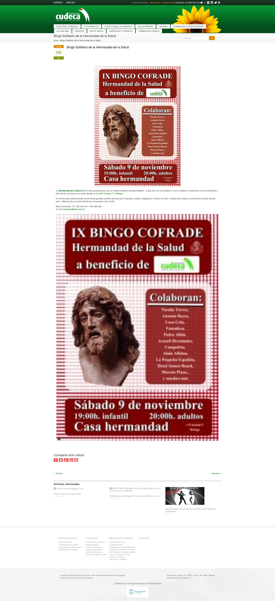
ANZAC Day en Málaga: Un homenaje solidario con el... (135, 496)
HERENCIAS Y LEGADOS (121, 31)
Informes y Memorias (94, 552)
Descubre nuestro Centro (96, 554)
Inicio (56, 40)
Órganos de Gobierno (94, 549)
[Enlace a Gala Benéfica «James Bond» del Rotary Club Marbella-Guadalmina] (192, 496)
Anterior (58, 473)
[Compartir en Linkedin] (71, 460)
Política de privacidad (68, 578)
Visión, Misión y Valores (95, 542)
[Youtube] (212, 2)
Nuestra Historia (92, 544)
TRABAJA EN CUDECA (148, 31)
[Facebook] (208, 2)
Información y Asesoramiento (70, 547)
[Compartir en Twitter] (61, 460)
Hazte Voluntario (116, 544)
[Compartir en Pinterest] (76, 460)
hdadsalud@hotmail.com (74, 209)
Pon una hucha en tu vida (120, 554)
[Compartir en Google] (66, 460)
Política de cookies (85, 578)
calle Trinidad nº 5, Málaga (111, 193)
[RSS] (219, 2)
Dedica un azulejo (117, 557)
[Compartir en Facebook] (55, 460)
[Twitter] (215, 2)
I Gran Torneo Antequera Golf (67, 494)
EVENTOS (79, 31)
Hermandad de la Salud (70, 190)
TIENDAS (163, 26)
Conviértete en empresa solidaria (123, 552)
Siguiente (216, 473)
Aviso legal (120, 575)
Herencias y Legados (118, 559)
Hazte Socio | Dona (117, 542)
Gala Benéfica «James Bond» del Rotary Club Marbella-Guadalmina (190, 510)
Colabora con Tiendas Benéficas (122, 547)
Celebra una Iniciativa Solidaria (122, 549)
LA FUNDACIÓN (91, 26)
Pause (59, 438)
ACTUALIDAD (63, 31)
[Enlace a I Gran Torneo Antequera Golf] (80, 488)
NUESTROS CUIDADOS (67, 26)
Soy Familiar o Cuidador (68, 544)
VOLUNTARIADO (145, 26)
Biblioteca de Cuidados (68, 549)
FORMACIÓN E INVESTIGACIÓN (188, 26)
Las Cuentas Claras (94, 547)
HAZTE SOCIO (96, 31)
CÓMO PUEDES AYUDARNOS (118, 26)
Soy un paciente (65, 542)
